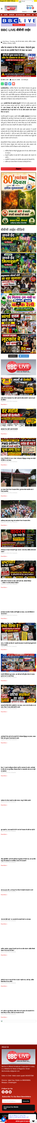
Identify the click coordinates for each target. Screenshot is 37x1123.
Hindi (23, 1)
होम (1, 15)
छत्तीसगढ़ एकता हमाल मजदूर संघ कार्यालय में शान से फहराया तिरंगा (15, 520)
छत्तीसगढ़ (5, 43)
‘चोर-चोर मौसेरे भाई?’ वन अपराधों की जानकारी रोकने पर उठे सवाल (16, 919)
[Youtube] (33, 8)
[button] (2, 83)
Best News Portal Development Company (19, 1116)
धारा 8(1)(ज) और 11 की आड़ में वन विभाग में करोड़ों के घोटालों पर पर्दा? (17, 890)
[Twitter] (30, 8)
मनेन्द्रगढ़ (9, 43)
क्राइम (33, 41)
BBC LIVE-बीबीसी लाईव (15, 30)
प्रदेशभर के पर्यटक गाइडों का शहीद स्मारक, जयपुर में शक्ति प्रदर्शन (16, 800)
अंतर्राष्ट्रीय (11, 15)
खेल (33, 15)
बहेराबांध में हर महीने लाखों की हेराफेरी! (9, 429)
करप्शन (26, 41)
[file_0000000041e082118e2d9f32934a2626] (18, 225)
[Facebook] (28, 8)
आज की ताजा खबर (20, 15)
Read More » (4, 404)
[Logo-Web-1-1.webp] (18, 374)
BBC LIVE (27, 1116)
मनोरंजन (28, 15)
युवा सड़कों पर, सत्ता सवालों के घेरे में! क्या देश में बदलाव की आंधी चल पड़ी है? (18, 829)
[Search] (34, 11)
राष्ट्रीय (5, 15)
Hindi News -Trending (9, 41)
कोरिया (30, 41)
